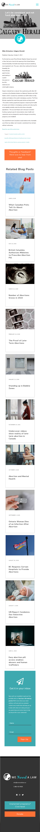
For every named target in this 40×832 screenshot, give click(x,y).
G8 (9, 138)
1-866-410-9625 (18, 786)
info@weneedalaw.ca (19, 782)
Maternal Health (18, 138)
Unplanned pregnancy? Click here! (20, 805)
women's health (25, 142)
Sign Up (24, 739)
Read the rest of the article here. (10, 129)
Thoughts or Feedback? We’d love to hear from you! (20, 155)
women (19, 142)
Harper (12, 138)
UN (8, 142)
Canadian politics (17, 134)
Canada (11, 134)
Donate (20, 814)
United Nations (13, 142)
